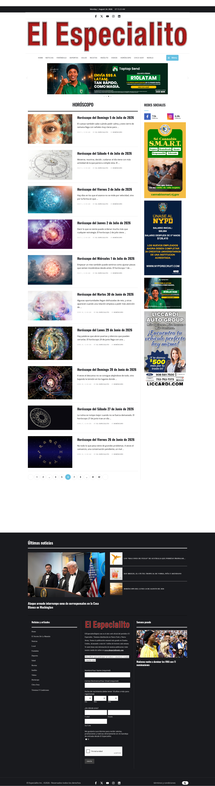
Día (86, 702)
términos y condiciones (165, 783)
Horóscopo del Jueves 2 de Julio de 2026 (104, 222)
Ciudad (87, 717)
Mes (95, 702)
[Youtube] (107, 16)
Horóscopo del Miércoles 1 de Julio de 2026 (105, 258)
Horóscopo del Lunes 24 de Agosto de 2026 (144, 589)
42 (99, 476)
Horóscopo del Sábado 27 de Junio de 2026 (105, 408)
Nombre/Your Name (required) (97, 670)
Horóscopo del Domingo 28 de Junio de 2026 (106, 369)
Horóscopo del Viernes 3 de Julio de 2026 (104, 189)
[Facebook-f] (95, 16)
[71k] (147, 116)
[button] (26, 78)
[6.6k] (170, 116)
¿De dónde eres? (91, 708)
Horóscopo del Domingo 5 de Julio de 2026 (105, 117)
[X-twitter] (101, 16)
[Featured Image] (66, 574)
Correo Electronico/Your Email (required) (102, 681)
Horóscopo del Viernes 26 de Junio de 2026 (105, 439)
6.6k (177, 116)
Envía (89, 761)
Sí (88, 739)
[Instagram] (113, 16)
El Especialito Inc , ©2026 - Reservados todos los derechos (54, 783)
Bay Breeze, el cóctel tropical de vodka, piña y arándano (152, 574)
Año (109, 702)
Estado (110, 717)
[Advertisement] (100, 507)
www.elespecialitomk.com (114, 650)
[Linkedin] (119, 16)
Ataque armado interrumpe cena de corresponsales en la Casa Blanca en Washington (63, 605)
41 (93, 476)
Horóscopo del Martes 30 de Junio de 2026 (105, 294)
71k (154, 116)
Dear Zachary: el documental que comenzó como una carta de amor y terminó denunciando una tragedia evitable (161, 665)
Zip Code (88, 725)
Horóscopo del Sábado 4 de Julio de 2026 (104, 153)
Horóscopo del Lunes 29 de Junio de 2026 (104, 329)
